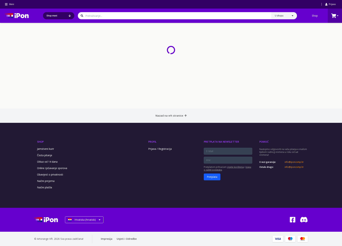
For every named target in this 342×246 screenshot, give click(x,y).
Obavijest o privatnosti (50, 174)
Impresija (106, 238)
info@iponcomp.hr (294, 162)
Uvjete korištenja (235, 167)
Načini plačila (44, 187)
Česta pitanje (44, 155)
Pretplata (212, 177)
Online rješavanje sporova (52, 168)
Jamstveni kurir (45, 148)
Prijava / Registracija (160, 148)
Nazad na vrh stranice (169, 115)
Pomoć (264, 141)
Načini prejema (46, 181)
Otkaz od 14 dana (47, 161)
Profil (152, 141)
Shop (315, 15)
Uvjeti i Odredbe (127, 238)
